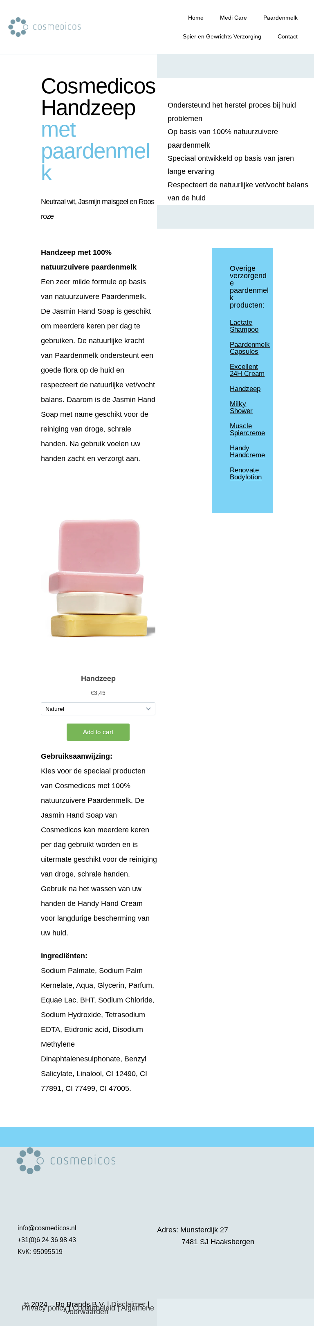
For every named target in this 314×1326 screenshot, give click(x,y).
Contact (288, 36)
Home (196, 17)
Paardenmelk (280, 17)
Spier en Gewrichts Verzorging (222, 36)
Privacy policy (44, 1308)
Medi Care (233, 17)
